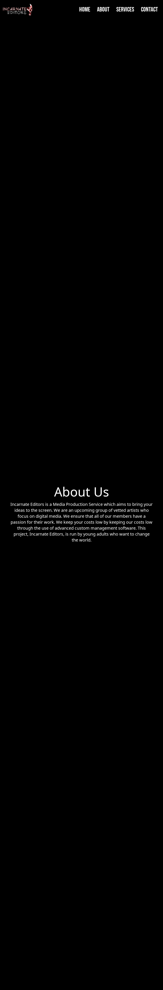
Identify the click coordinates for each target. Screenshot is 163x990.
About (103, 9)
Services (125, 9)
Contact (149, 9)
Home (84, 9)
